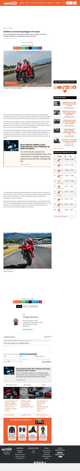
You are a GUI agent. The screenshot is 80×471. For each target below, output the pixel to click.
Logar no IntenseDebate (23, 354)
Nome (4, 356)
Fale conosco (20, 458)
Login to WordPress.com (32, 354)
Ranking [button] (57, 3)
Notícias (21, 3)
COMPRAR (12, 439)
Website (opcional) (39, 356)
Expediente (20, 450)
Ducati (25, 306)
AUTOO (64, 3)
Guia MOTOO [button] (49, 3)
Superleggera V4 (33, 306)
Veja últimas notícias (26, 415)
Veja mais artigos (28, 329)
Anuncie (20, 452)
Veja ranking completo (61, 216)
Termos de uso (47, 450)
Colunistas (34, 3)
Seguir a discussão (50, 336)
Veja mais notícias (9, 415)
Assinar (5, 361)
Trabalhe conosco (20, 454)
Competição (41, 3)
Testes (27, 3)
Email (20, 356)
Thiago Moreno (28, 42)
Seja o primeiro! (28, 340)
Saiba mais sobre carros (42, 415)
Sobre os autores (20, 456)
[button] (17, 48)
